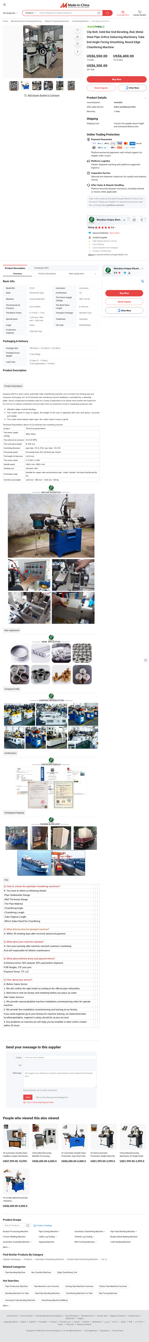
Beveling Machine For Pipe (17, 1293)
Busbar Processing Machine (15, 1231)
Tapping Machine (46, 1241)
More (5, 1305)
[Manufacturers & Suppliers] (74, 5)
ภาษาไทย (138, 1322)
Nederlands (96, 1322)
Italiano (77, 1322)
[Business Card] (142, 280)
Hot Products (12, 1316)
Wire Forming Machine (84, 1241)
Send (28, 1097)
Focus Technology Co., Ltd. (55, 1330)
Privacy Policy (117, 1330)
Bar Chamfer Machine (41, 1272)
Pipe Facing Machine (108, 1293)
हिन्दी (130, 1322)
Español (32, 1322)
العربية (106, 1322)
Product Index (133, 1316)
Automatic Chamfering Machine (88, 1231)
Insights (80, 1318)
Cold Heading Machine (120, 1241)
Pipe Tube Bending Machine (122, 1231)
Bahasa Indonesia (84, 1324)
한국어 (114, 1322)
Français (53, 1322)
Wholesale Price (87, 1316)
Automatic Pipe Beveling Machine (20, 1300)
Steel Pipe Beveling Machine (47, 1293)
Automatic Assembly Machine (16, 1241)
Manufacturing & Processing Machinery (26, 21)
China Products (26, 1316)
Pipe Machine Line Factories (46, 1286)
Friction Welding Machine (14, 1236)
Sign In (91, 254)
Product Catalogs (44, 1225)
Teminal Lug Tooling (83, 1236)
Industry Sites (102, 1316)
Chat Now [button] (134, 87)
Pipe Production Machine (16, 1286)
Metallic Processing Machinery (57, 21)
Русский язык (65, 1322)
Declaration (104, 1330)
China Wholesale (71, 1316)
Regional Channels (117, 1316)
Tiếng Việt (70, 1324)
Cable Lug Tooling (47, 1236)
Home (5, 21)
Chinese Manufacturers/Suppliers (49, 1316)
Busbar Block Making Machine (124, 1236)
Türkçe (60, 1324)
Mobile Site (70, 1318)
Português (43, 1322)
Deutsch (86, 1322)
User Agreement (91, 1330)
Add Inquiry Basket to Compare (43, 95)
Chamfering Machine (80, 21)
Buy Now (116, 79)
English (23, 1322)
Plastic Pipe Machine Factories (113, 1286)
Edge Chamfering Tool (67, 1272)
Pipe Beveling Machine (100, 21)
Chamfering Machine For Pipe (79, 1293)
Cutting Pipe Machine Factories (79, 1286)
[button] (90, 273)
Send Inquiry (101, 87)
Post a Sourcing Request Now (38, 1102)
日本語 (123, 1322)
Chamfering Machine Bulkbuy (54, 1300)
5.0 (116, 272)
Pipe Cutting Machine (48, 1231)
